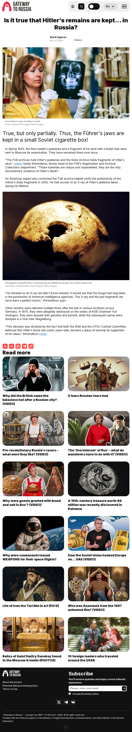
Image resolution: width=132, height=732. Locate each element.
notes (43, 334)
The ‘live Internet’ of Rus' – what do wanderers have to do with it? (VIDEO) (98, 452)
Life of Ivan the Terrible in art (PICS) (31, 606)
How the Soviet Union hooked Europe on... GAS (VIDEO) (97, 557)
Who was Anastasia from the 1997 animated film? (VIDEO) (95, 608)
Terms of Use (10, 689)
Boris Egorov (58, 37)
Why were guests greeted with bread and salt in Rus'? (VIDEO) (32, 503)
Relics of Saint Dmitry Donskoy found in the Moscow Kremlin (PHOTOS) (32, 658)
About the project (12, 682)
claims (18, 163)
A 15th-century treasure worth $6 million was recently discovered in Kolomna (95, 505)
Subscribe (81, 674)
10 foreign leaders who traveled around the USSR (93, 658)
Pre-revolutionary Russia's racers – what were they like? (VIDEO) (30, 452)
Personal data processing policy (20, 685)
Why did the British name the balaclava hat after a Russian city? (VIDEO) (30, 400)
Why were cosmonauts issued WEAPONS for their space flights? (30, 557)
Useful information (106, 14)
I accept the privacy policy (85, 693)
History (78, 40)
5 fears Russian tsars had (88, 396)
